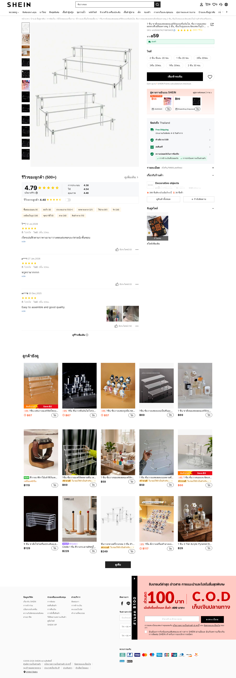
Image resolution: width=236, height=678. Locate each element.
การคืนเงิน (51, 609)
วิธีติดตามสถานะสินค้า (56, 617)
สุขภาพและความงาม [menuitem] (185, 12)
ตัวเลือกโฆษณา (82, 668)
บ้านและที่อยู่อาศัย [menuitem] (207, 12)
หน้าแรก (25, 19)
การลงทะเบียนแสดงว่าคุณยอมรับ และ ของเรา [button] (184, 626)
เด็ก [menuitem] (139, 12)
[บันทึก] (210, 76)
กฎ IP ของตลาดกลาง (32, 668)
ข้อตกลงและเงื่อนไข (82, 664)
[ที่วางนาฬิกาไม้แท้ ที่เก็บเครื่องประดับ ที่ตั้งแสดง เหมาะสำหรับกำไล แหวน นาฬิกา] (41, 452)
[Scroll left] (223, 12)
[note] (41, 406)
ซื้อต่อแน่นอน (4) (31, 209)
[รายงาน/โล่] (137, 249)
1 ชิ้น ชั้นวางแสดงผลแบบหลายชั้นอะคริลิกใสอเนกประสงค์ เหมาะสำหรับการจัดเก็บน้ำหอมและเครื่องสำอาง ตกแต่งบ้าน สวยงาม (156, 477)
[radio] (159, 58)
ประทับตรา (67, 668)
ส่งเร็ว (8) (47, 209)
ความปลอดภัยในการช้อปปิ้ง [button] (167, 154)
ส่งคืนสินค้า (52, 605)
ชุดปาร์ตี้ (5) (48, 215)
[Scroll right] (227, 12)
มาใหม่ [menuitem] (43, 12)
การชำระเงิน (76, 605)
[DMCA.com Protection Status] (129, 661)
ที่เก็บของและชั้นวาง (65, 19)
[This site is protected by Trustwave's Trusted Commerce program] (122, 661)
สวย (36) (62, 215)
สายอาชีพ (27, 617)
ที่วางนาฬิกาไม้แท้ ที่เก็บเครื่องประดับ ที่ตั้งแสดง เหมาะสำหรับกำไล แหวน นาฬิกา (41, 477)
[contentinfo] (168, 655)
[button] (221, 4)
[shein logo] (19, 4)
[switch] (68, 200)
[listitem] (161, 104)
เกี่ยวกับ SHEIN (29, 602)
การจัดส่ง (51, 602)
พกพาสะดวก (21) (85, 209)
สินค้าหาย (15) (78, 215)
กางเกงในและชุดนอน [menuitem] (163, 12)
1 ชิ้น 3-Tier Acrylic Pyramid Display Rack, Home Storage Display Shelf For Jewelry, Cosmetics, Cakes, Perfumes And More (195, 544)
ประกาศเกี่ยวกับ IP (52, 668)
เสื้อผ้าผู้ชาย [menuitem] (129, 12)
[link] (207, 4)
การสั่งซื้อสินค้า (53, 613)
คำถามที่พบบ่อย (78, 613)
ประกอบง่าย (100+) (64, 209)
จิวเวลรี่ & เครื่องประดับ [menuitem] (110, 12)
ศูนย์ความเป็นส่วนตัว (32, 664)
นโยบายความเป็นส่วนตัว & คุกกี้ (57, 664)
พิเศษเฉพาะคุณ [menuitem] (29, 12)
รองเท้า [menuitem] (147, 12)
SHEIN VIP (52, 625)
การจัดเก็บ (51, 19)
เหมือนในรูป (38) (31, 215)
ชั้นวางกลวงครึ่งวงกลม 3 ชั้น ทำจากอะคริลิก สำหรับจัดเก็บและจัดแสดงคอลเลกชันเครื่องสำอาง (118, 544)
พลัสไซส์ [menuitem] (93, 12)
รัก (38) (116, 209)
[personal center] (201, 4)
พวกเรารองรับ (125, 649)
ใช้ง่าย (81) (102, 209)
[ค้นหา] (157, 4)
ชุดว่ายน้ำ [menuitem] (81, 12)
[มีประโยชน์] (117, 249)
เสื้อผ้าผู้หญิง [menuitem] (68, 12)
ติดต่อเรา (75, 602)
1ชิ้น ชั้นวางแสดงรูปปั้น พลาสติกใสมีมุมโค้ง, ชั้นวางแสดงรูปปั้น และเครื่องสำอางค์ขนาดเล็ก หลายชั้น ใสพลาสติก (118, 410)
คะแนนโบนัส (76, 609)
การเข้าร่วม (28, 605)
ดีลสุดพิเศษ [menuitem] (54, 12)
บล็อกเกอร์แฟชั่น (30, 609)
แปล (23, 241)
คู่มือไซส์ (50, 621)
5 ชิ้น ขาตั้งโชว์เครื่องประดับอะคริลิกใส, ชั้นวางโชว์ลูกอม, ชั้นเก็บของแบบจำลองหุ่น (41, 544)
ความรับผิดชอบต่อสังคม (33, 613)
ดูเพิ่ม (118, 564)
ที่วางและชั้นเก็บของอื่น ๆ (86, 19)
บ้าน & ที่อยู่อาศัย (38, 19)
